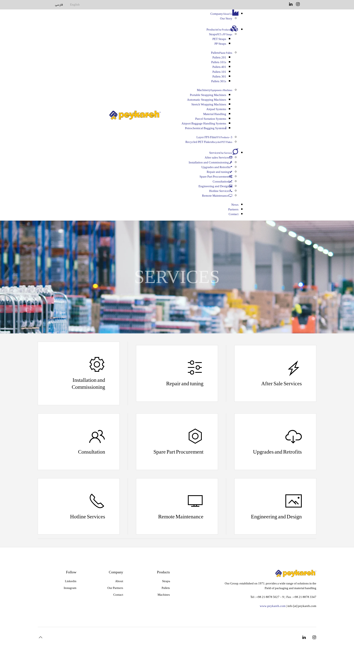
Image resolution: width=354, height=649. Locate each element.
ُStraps (166, 581)
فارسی (59, 4)
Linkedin (70, 581)
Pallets (166, 588)
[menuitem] (224, 14)
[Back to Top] (40, 637)
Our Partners (115, 588)
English (75, 4)
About (119, 581)
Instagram (70, 588)
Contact (118, 595)
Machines (164, 595)
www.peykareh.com (273, 606)
